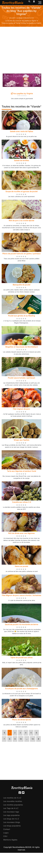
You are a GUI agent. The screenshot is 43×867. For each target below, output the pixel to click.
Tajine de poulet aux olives (21, 657)
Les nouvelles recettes (12, 801)
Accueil (12, 18)
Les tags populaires (11, 815)
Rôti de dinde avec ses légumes (21, 533)
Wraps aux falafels (21, 440)
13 (33, 739)
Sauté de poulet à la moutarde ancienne (21, 624)
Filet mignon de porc (21, 409)
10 (21, 739)
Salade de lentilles (21, 160)
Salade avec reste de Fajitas (21, 131)
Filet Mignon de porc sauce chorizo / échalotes (21, 595)
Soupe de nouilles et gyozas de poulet (22, 191)
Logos (5, 833)
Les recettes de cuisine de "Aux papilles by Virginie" (21, 21)
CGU (5, 836)
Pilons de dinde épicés (21, 719)
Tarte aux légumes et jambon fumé (21, 471)
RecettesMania (12, 2)
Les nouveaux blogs (11, 822)
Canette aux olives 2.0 (21, 502)
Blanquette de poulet (21, 285)
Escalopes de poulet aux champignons (21, 688)
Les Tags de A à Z (10, 808)
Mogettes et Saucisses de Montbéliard (21, 347)
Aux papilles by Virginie (23, 93)
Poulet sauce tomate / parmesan (21, 378)
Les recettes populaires (13, 805)
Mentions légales (10, 840)
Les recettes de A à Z (12, 798)
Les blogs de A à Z (11, 819)
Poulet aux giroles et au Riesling (21, 316)
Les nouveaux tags (11, 812)
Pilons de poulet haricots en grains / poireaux (21, 253)
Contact (6, 829)
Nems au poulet (21, 566)
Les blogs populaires (12, 826)
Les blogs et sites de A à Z (24, 18)
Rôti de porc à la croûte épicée (21, 220)
